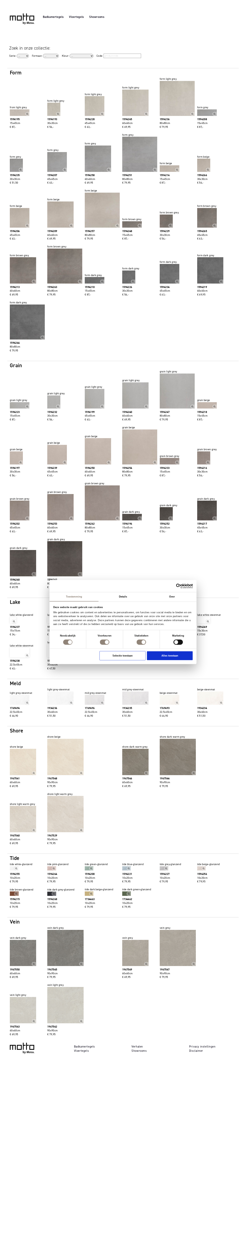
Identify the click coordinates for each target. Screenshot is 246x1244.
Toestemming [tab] (74, 596)
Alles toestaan (169, 655)
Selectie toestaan (122, 655)
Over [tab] (172, 596)
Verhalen (137, 1046)
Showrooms (96, 17)
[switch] (104, 642)
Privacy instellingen (202, 1046)
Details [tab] (123, 596)
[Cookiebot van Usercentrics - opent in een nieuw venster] (178, 585)
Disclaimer (196, 1051)
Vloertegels (76, 17)
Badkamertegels (53, 17)
